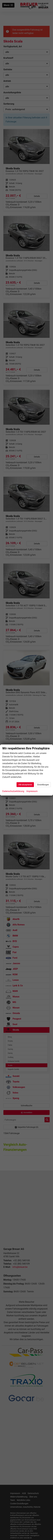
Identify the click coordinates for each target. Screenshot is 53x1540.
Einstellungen (43, 784)
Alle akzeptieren (25, 784)
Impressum (32, 791)
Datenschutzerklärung (13, 791)
